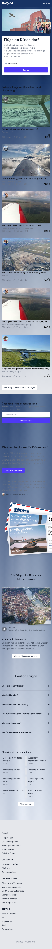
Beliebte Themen (9, 898)
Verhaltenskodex (9, 895)
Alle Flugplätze (8, 902)
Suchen (26, 70)
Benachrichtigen (26, 420)
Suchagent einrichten (11, 845)
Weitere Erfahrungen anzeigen (26, 656)
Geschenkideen (9, 872)
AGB (4, 925)
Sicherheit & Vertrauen (12, 883)
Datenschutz (7, 929)
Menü (46, 4)
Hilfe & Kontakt (9, 913)
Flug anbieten (8, 849)
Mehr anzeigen (26, 804)
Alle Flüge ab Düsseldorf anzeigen (20, 387)
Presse (5, 917)
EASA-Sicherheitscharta (13, 891)
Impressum (7, 921)
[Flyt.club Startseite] (7, 3)
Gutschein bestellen (13, 470)
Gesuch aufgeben (10, 841)
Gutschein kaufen (10, 864)
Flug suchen (7, 838)
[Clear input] (46, 63)
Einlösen (6, 868)
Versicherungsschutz (11, 887)
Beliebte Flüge (8, 853)
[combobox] (26, 63)
